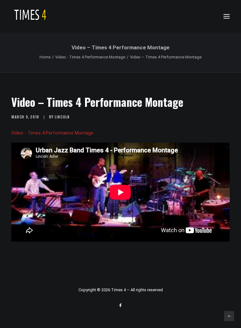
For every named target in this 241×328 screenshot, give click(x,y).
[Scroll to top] (229, 316)
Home (45, 57)
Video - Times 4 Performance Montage (90, 57)
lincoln (62, 116)
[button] (226, 16)
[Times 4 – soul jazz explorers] (43, 16)
